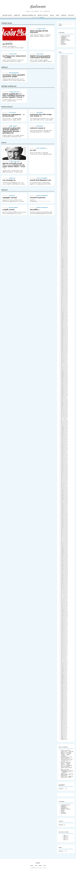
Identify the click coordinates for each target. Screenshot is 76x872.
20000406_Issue (63, 708)
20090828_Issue (63, 153)
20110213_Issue (63, 71)
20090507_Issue (63, 170)
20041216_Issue (63, 413)
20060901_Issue (63, 318)
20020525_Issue (63, 565)
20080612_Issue (63, 218)
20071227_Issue (63, 244)
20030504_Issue (63, 513)
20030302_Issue (63, 522)
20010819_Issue (63, 612)
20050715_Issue (63, 383)
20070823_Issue (63, 263)
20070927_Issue (63, 258)
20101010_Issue (63, 91)
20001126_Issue (63, 657)
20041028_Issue (63, 422)
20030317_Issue (63, 520)
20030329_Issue (63, 518)
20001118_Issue (63, 660)
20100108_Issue (63, 132)
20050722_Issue (63, 382)
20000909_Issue (63, 676)
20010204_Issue (63, 645)
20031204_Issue (63, 479)
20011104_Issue (63, 597)
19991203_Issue (63, 727)
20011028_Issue (63, 600)
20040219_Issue (63, 467)
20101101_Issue (63, 87)
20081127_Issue (63, 195)
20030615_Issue (63, 506)
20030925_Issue (63, 490)
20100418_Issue (63, 117)
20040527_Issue (63, 449)
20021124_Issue (63, 537)
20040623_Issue (63, 443)
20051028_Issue (63, 367)
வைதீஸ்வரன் (12, 178)
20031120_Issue (63, 481)
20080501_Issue (63, 225)
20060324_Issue (63, 343)
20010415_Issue (63, 634)
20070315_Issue (63, 288)
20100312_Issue (63, 123)
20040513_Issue (63, 452)
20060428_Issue (63, 338)
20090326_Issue (63, 176)
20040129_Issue (63, 470)
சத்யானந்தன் (40, 112)
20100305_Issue (63, 124)
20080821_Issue (63, 207)
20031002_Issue (63, 489)
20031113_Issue (63, 482)
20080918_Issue (63, 203)
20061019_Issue (63, 310)
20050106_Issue (63, 410)
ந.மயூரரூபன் (12, 195)
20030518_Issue (63, 511)
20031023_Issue (63, 485)
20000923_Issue (63, 670)
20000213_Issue (63, 716)
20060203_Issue (63, 350)
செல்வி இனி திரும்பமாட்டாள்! (40, 180)
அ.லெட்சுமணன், (13, 54)
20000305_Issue (63, 713)
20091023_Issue (63, 144)
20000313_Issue (63, 712)
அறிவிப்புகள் (17, 15)
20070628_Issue (63, 272)
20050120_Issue (63, 408)
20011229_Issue (63, 588)
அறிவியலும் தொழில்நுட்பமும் (29, 15)
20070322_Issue (63, 287)
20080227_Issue (63, 234)
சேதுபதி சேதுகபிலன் (14, 72)
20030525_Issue (63, 510)
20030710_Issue (63, 502)
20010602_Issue (63, 625)
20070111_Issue (63, 297)
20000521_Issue (63, 698)
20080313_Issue (63, 232)
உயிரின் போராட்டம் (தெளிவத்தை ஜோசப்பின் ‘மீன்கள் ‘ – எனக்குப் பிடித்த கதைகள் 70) (66, 766)
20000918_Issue (63, 671)
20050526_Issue (63, 390)
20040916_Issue (63, 428)
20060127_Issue (63, 351)
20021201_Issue (63, 536)
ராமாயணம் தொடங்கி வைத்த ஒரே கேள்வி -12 (41, 115)
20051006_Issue (63, 370)
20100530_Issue (63, 111)
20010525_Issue (63, 627)
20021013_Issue (63, 544)
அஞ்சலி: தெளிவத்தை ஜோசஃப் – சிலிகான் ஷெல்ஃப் (66, 763)
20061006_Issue (63, 312)
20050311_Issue (63, 401)
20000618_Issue (63, 692)
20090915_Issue (63, 151)
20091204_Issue (63, 138)
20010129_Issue (63, 646)
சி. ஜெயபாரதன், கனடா (14, 91)
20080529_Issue (63, 220)
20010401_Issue (63, 636)
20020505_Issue (63, 569)
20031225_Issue (63, 475)
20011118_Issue (63, 595)
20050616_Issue (63, 387)
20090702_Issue (63, 161)
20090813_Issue (63, 155)
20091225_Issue (63, 135)
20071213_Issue (63, 246)
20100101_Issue (63, 133)
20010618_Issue (63, 623)
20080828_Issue (63, 206)
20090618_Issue (63, 163)
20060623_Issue (63, 330)
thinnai (10, 41)
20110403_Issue (63, 64)
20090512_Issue (63, 169)
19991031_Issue (63, 733)
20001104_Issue (63, 662)
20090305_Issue (63, 180)
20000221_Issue (63, 715)
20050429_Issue (63, 394)
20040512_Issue (63, 453)
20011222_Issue (63, 589)
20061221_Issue (63, 301)
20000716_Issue (63, 686)
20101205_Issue (63, 82)
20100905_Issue (63, 96)
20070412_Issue (63, 283)
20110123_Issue (63, 74)
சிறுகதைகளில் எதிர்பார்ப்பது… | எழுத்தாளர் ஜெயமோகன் (67, 776)
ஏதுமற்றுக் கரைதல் (9, 198)
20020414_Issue (63, 572)
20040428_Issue (63, 456)
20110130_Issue (63, 73)
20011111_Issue (63, 596)
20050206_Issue (63, 405)
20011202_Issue (63, 592)
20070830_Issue (63, 262)
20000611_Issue (63, 694)
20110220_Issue (63, 70)
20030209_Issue (63, 526)
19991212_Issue (63, 726)
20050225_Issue (63, 404)
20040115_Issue (63, 472)
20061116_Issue (63, 306)
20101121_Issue (63, 84)
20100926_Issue (63, 93)
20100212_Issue (63, 127)
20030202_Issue (63, 527)
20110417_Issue (63, 62)
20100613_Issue (63, 109)
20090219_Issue (63, 182)
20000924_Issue (63, 669)
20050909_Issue (63, 375)
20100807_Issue (63, 100)
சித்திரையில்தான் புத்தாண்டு (67, 774)
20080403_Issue (63, 229)
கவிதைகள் (63, 15)
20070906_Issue (63, 261)
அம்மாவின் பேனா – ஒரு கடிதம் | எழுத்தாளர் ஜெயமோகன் (66, 758)
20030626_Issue (63, 504)
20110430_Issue (63, 59)
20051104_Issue (63, 366)
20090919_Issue (63, 150)
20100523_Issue (63, 112)
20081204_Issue (63, 193)
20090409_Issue (63, 174)
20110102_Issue (63, 78)
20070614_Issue (63, 274)
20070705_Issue (63, 271)
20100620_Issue (63, 108)
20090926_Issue (63, 148)
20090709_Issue (63, 160)
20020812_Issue (63, 554)
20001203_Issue (63, 655)
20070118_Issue (63, 296)
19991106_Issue (63, 731)
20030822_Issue (63, 496)
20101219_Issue (63, 80)
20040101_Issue (63, 474)
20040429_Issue (63, 455)
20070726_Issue (63, 267)
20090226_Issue (63, 181)
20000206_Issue (63, 718)
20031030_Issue (63, 484)
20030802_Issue (63, 499)
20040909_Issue (63, 429)
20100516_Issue (63, 113)
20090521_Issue (63, 168)
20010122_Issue (63, 647)
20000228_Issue (63, 714)
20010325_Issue (63, 637)
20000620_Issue (63, 691)
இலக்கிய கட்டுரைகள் (43, 15)
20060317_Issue (63, 345)
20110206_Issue (63, 72)
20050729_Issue (63, 381)
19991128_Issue (63, 728)
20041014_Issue (63, 424)
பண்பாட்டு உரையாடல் (37, 128)
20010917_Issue (63, 606)
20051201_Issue (63, 362)
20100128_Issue (63, 129)
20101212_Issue (63, 81)
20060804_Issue (63, 322)
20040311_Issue (63, 464)
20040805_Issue (63, 436)
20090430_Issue (63, 171)
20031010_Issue (63, 488)
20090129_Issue (63, 185)
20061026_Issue (63, 309)
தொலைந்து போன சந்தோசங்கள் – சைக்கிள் (14, 57)
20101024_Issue (63, 88)
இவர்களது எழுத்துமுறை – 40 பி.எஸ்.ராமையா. (13, 115)
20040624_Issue (63, 442)
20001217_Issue (63, 652)
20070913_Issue (63, 260)
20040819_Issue (63, 434)
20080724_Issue (63, 212)
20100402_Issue (63, 120)
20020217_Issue (63, 580)
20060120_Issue (63, 352)
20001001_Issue (63, 668)
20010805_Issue (63, 615)
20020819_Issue (63, 552)
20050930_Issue (63, 371)
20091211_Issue (63, 137)
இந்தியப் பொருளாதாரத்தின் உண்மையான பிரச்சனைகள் (40, 57)
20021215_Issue (63, 534)
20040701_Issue (63, 441)
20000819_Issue (63, 680)
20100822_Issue (63, 98)
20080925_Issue (63, 202)
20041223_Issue (63, 412)
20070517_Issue (63, 278)
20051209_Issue (63, 360)
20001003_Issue (63, 667)
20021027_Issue (63, 542)
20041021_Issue (63, 423)
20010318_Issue (63, 638)
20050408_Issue (63, 398)
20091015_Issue (63, 145)
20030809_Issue (63, 498)
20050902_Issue (63, 376)
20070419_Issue (63, 282)
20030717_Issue (63, 501)
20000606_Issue (63, 695)
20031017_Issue (63, 486)
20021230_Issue (63, 532)
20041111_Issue (63, 420)
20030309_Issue (63, 521)
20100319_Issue (63, 122)
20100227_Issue (63, 125)
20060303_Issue (63, 346)
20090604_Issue (63, 166)
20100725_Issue (63, 102)
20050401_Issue (63, 399)
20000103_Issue (63, 723)
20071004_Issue (63, 257)
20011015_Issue (63, 602)
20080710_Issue (63, 214)
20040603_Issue (63, 447)
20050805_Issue (63, 380)
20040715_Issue (63, 439)
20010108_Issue (63, 649)
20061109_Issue (63, 307)
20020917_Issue (63, 548)
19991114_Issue (63, 730)
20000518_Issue (63, 699)
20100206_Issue (63, 128)
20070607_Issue (63, 275)
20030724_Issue (63, 500)
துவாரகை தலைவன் (13, 207)
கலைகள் (57, 15)
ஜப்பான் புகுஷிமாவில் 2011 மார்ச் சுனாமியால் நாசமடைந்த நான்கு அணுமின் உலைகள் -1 (13, 95)
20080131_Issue (63, 238)
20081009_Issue (63, 200)
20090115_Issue (63, 187)
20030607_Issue (63, 507)
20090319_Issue (63, 177)
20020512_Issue (63, 567)
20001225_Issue (63, 651)
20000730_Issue (63, 683)
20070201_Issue (63, 294)
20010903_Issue (63, 609)
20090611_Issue (63, 165)
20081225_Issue (63, 190)
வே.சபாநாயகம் (12, 112)
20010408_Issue (63, 635)
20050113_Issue (63, 409)
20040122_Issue (63, 471)
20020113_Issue (63, 586)
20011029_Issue (63, 599)
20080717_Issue (63, 213)
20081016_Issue (63, 199)
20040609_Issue (63, 446)
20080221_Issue (63, 235)
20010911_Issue (63, 607)
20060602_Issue (63, 333)
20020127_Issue (63, 584)
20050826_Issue (63, 377)
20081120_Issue (63, 196)
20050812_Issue (63, 379)
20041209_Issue (63, 414)
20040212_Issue (63, 468)
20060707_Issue (63, 327)
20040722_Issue (63, 438)
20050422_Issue (63, 395)
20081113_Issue (63, 197)
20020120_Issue (63, 585)
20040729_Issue (63, 437)
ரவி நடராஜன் (40, 54)
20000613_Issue (63, 693)
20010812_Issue (63, 614)
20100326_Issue (63, 121)
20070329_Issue (63, 286)
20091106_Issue (63, 142)
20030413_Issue (63, 516)
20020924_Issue (63, 547)
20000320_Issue (63, 711)
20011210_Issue (63, 591)
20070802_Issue (63, 266)
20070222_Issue (63, 291)
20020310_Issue (63, 577)
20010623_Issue (63, 622)
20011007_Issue (63, 603)
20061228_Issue (63, 300)
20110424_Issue (63, 61)
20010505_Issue (63, 631)
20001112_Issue (63, 661)
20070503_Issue (63, 280)
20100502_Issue (63, 115)
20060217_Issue (63, 348)
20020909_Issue (63, 549)
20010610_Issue (63, 624)
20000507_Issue (63, 701)
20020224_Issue (63, 579)
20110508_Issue (63, 58)
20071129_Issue (63, 248)
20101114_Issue (63, 85)
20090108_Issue (63, 188)
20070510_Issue (63, 279)
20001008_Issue (63, 666)
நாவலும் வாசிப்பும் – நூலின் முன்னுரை (66, 754)
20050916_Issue (63, 373)
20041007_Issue (63, 425)
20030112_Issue (63, 530)
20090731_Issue (63, 157)
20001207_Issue (63, 654)
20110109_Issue (63, 77)
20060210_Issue (63, 349)
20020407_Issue (63, 573)
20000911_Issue (63, 674)
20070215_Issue (63, 292)
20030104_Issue (63, 531)
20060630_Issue (63, 328)
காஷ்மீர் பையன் (8, 210)
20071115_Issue (63, 250)
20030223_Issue (63, 524)
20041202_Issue (63, 415)
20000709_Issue (63, 688)
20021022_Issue (63, 543)
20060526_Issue (63, 334)
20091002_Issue (63, 147)
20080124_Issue (63, 240)
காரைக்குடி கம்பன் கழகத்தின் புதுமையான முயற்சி (13, 76)
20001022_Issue (63, 664)
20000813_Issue (63, 681)
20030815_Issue (63, 497)
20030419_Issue (63, 515)
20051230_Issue (63, 356)
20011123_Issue (63, 594)
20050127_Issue (63, 407)
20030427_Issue (63, 514)
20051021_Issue (63, 368)
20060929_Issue (63, 313)
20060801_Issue (63, 323)
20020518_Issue (63, 566)
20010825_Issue (63, 611)
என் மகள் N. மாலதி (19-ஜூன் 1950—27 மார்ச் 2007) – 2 (66, 760)
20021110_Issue (63, 540)
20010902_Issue (63, 610)
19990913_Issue (63, 738)
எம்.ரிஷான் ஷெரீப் (41, 28)
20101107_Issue (63, 86)
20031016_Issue (63, 487)
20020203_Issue (63, 582)
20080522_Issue (63, 221)
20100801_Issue (63, 101)
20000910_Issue (63, 675)
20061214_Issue (63, 302)
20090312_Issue (63, 178)
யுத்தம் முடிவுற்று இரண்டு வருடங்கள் (39, 32)
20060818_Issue (63, 320)
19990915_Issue (63, 737)
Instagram (40, 865)
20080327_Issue (63, 230)
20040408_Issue (63, 459)
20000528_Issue (63, 697)
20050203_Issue (63, 406)
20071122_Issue (63, 249)
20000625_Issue (63, 690)
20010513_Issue (63, 630)
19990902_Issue (63, 739)
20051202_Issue (63, 361)
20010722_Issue (63, 617)
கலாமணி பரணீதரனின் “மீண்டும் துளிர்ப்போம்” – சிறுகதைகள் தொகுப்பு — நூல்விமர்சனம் (11, 130)
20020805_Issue (63, 555)
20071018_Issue (63, 255)
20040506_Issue (63, 454)
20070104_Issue (63, 298)
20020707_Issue (63, 559)
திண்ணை (38, 6)
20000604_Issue (63, 696)
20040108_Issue (63, 473)
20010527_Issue (63, 626)
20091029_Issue (63, 143)
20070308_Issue (63, 289)
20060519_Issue (63, 335)
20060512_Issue (63, 336)
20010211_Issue (63, 644)
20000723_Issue (63, 684)
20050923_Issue (63, 372)
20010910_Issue (63, 608)
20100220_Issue (63, 126)
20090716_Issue (63, 159)
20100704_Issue (63, 106)
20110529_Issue (41, 17)
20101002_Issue (63, 92)
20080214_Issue (63, 236)
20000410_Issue (63, 707)
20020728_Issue (63, 556)
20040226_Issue (63, 466)
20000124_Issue (63, 720)
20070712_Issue (63, 270)
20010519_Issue (63, 629)
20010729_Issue (63, 616)
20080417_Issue (63, 227)
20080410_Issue (63, 228)
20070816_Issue (63, 264)
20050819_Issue (63, 378)
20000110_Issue (63, 722)
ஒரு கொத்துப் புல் (8, 180)
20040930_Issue (63, 426)
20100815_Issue (63, 99)
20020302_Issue (63, 578)
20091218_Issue (63, 136)
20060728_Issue (63, 324)
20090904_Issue (63, 152)
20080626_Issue (63, 216)
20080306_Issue (63, 233)
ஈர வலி (33, 150)
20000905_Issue (63, 677)
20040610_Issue (63, 445)
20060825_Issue (63, 319)
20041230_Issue (63, 411)
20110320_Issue (63, 66)
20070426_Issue (63, 281)
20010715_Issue (63, 618)
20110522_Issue (63, 56)
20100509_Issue (63, 114)
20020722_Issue (63, 557)
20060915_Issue (63, 316)
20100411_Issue (63, 118)
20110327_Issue (63, 65)
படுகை (69, 777)
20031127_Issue (63, 480)
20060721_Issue (63, 325)
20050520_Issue (63, 391)
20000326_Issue (63, 710)
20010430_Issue (63, 632)
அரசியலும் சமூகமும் (7, 15)
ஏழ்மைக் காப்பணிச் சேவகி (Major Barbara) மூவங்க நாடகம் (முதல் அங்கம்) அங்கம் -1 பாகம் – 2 (13, 165)
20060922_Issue (63, 315)
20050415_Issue (63, 396)
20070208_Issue (63, 293)
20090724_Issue (63, 158)
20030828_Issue (63, 495)
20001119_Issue (63, 659)
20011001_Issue (63, 604)
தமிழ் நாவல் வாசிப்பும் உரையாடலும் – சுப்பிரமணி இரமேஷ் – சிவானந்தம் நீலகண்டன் (67, 752)
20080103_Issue (63, 243)
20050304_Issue (63, 402)
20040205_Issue (63, 469)
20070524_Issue (63, 277)
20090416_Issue (63, 173)
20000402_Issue (63, 709)
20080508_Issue (63, 223)
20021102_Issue (63, 541)
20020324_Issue (63, 575)
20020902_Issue (63, 550)
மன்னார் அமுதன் (13, 126)
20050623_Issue (63, 386)
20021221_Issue (63, 533)
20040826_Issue (63, 432)
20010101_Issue (63, 650)
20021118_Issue (63, 539)
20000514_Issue (63, 700)
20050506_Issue (63, 393)
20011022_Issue (63, 601)
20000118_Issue (63, 721)
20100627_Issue (63, 107)
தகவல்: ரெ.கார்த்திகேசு (42, 178)
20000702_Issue (63, 689)
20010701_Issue (63, 620)
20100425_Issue (63, 116)
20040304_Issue (63, 465)
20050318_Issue (63, 400)
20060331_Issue (63, 342)
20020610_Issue (63, 563)
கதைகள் (52, 15)
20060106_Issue (63, 354)
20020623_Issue (63, 561)
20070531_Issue (63, 276)
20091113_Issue (63, 141)
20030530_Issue (63, 509)
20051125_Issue (63, 363)
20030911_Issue (63, 492)
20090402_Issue (63, 175)
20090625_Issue (63, 162)
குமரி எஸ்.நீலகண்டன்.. (42, 148)
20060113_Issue (63, 353)
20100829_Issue (63, 97)
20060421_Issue (63, 339)
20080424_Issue (63, 226)
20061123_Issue (63, 305)
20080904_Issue (63, 205)
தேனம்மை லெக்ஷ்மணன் (42, 195)
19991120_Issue (63, 729)
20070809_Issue (63, 265)
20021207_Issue (63, 535)
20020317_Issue (63, 576)
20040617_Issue (63, 444)
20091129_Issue (63, 139)
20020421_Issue (63, 571)
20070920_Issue (63, 259)
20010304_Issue (63, 640)
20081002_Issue (63, 201)
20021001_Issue (63, 546)
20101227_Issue (63, 79)
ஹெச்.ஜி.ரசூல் (40, 126)
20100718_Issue (63, 103)
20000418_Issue (63, 705)
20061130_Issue (63, 304)
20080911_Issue (63, 204)
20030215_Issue (63, 525)
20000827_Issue (63, 678)
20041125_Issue (63, 416)
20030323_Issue (63, 519)
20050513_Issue (63, 392)
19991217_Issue (63, 725)
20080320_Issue (63, 231)
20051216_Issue (63, 358)
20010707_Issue (63, 619)
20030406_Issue (63, 517)
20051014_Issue (63, 369)
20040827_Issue (63, 431)
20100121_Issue (63, 130)
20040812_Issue (63, 435)
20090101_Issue (63, 189)
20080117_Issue (63, 241)
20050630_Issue (63, 385)
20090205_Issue (63, 184)
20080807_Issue (63, 210)
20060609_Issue (63, 332)
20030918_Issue (63, 491)
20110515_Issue (63, 57)
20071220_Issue (63, 245)
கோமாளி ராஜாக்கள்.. (38, 198)
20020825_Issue (63, 551)
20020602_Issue (63, 564)
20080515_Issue (63, 222)
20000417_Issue (63, 706)
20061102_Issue (63, 308)
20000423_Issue (63, 704)
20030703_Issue (63, 503)
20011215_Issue (63, 590)
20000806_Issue (63, 682)
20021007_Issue (63, 545)
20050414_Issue (63, 397)
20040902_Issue (63, 430)
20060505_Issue (63, 337)
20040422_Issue (63, 457)
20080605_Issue (63, 219)
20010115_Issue (63, 648)
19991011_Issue (63, 736)
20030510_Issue (63, 512)
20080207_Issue (63, 237)
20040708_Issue (63, 440)
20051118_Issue (63, 364)
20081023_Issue (63, 198)
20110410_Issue (63, 63)
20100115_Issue (63, 131)
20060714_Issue (63, 326)
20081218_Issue (63, 191)
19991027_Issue (63, 734)
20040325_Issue (63, 461)
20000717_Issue (63, 685)
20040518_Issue (63, 451)
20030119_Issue (63, 529)
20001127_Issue (63, 656)
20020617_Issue (63, 562)
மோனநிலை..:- (35, 210)
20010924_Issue (63, 605)
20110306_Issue (63, 68)
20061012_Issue (63, 311)
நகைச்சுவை (71, 15)
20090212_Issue (63, 183)
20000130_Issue (63, 719)
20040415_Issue (63, 458)
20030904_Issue (63, 494)
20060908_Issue (63, 317)
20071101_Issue (63, 252)
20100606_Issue (63, 110)
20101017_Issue (63, 89)
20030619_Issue (63, 505)
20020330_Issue (63, 574)
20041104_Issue (63, 421)
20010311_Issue (63, 639)
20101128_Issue (63, 83)
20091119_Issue (63, 140)
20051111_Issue (63, 365)
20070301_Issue (63, 290)
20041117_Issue (63, 419)
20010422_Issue (63, 633)
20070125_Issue (63, 295)
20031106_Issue (63, 483)
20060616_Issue (63, 331)
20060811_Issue (63, 321)
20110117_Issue (63, 76)
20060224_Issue (63, 347)
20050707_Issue (63, 384)
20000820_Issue (63, 679)
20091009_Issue (63, 146)
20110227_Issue (63, 69)
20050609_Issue (63, 389)
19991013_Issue (63, 735)
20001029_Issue (63, 663)
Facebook (31, 865)
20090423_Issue (63, 172)
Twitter (36, 865)
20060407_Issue (63, 341)
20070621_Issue (63, 273)
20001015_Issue (63, 665)
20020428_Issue (63, 570)
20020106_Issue (63, 587)
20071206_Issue (63, 247)
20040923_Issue (63, 427)
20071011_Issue (63, 256)
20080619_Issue (63, 217)
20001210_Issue (63, 653)
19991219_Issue (63, 724)
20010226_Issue (63, 641)
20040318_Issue (63, 462)
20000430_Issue (63, 703)
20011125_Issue (63, 593)
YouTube (44, 865)
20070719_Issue (63, 268)
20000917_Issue (63, 672)
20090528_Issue (63, 167)
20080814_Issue (63, 208)
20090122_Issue (63, 186)
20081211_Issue (63, 192)
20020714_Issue (63, 558)
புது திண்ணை (7, 44)
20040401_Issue (63, 460)
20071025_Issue (63, 253)
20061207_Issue (63, 303)
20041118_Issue (63, 417)
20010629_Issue (63, 621)
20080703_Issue (63, 215)
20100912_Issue (63, 95)
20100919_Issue (63, 94)
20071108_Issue (63, 251)
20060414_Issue (63, 340)
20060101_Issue (63, 355)
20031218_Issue (63, 476)
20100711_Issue (63, 105)
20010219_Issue (63, 642)
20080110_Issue (63, 242)
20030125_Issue (63, 528)
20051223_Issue (63, 357)
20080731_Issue (63, 211)
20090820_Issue (63, 154)
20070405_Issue (63, 285)
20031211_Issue (63, 477)
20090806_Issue (63, 156)
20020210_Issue (63, 581)
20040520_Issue (63, 450)
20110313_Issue (63, 67)
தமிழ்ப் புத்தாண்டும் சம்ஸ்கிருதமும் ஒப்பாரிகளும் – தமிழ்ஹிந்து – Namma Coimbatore (67, 771)
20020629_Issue (63, 560)
